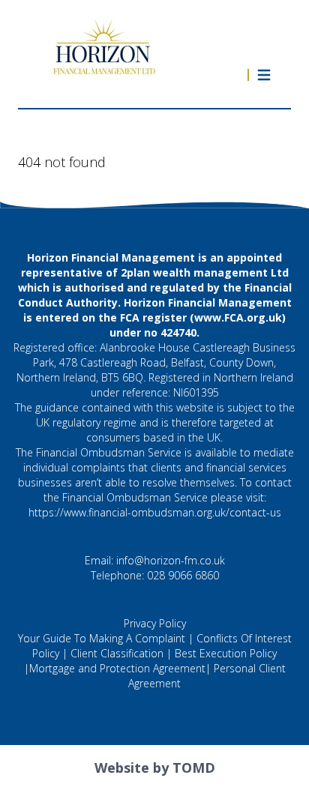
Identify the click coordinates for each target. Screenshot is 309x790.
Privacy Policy (155, 623)
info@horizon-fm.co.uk (170, 560)
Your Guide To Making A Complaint (101, 638)
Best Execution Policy (226, 653)
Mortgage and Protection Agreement (117, 668)
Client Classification (117, 653)
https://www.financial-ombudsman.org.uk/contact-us (154, 512)
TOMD (193, 768)
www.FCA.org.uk (238, 317)
